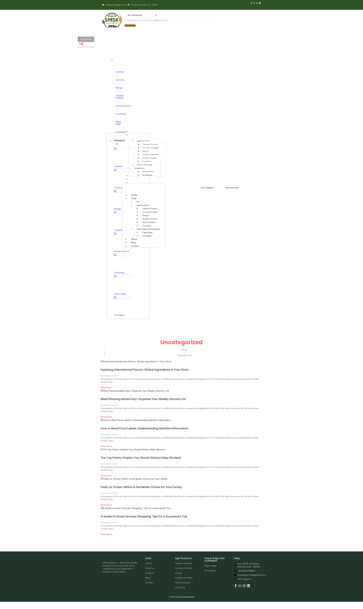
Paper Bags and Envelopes (148, 229)
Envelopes (119, 315)
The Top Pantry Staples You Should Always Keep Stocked (141, 458)
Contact (135, 246)
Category (119, 140)
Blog (133, 242)
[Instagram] (257, 3)
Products (150, 573)
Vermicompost (123, 106)
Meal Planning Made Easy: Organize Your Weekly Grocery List (143, 399)
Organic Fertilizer (119, 96)
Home (134, 195)
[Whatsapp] (254, 3)
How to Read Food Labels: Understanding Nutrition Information (144, 428)
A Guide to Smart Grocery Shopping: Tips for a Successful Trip (144, 516)
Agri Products (143, 205)
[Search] (130, 25)
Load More (86, 39)
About (134, 239)
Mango (119, 87)
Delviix (191, 597)
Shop (133, 198)
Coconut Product (150, 212)
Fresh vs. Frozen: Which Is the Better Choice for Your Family (141, 487)
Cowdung (120, 113)
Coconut (119, 79)
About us (150, 568)
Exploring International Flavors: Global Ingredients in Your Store (144, 370)
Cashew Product (150, 209)
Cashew (119, 71)
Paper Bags (118, 123)
